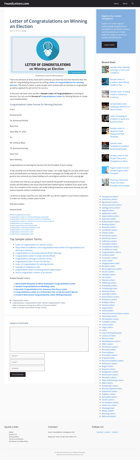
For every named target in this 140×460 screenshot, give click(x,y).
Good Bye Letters (109, 294)
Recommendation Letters (113, 360)
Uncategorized (108, 408)
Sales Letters (107, 383)
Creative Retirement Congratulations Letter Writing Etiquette (43, 295)
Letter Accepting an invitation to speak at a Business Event (119, 119)
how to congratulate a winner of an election (33, 272)
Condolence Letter (110, 249)
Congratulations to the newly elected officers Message (38, 253)
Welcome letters (109, 416)
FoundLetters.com (16, 3)
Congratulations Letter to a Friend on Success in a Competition (30, 219)
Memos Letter (108, 338)
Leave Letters (107, 324)
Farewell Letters (109, 274)
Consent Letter (108, 255)
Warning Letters (109, 413)
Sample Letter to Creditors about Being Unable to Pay (119, 82)
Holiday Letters (108, 302)
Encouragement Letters (112, 269)
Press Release (108, 352)
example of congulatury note (27, 267)
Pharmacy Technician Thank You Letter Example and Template (120, 183)
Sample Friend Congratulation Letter (22, 234)
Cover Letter (107, 260)
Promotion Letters (109, 355)
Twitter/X (115, 432)
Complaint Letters (109, 244)
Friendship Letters (109, 285)
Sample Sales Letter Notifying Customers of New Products (120, 107)
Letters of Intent (109, 335)
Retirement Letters (110, 374)
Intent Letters (108, 310)
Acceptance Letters (110, 196)
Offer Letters (107, 344)
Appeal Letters (108, 210)
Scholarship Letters (110, 385)
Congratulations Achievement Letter (21, 232)
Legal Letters (107, 327)
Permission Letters (110, 347)
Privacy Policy (14, 437)
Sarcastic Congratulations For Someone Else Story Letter (41, 289)
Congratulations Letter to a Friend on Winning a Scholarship (29, 217)
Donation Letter (108, 266)
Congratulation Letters (20, 300)
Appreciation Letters (110, 216)
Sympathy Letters (109, 397)
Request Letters (109, 369)
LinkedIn (107, 432)
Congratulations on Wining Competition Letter (25, 227)
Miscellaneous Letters (111, 341)
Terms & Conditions (16, 439)
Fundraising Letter (109, 288)
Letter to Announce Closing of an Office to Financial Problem (34, 305)
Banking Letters (108, 224)
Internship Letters (109, 316)
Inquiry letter (107, 308)
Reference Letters (109, 363)
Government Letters (110, 296)
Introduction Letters (110, 319)
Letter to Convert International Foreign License (29, 307)
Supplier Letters (108, 394)
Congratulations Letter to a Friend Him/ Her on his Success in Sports (32, 221)
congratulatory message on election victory (33, 258)
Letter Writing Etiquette (112, 333)
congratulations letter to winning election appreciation (38, 269)
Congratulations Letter (51, 96)
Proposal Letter (108, 358)
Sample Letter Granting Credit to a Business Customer (120, 94)
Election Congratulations (51, 303)
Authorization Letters (111, 221)
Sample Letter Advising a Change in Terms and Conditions (120, 70)
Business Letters (109, 227)
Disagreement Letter (111, 263)
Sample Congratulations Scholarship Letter (24, 225)
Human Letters (108, 305)
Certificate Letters (109, 230)
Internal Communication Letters (115, 313)
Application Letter (109, 213)
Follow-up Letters (109, 282)
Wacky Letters (108, 410)
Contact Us (13, 434)
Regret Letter (107, 366)
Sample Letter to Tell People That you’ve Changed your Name (119, 158)
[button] (133, 3)
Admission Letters (109, 199)
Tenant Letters (108, 399)
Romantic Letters (109, 377)
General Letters (108, 291)
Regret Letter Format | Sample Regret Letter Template (120, 170)
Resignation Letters (110, 372)
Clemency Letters (109, 238)
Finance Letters (108, 280)
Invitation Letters (109, 321)
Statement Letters (109, 391)
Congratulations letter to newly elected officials (35, 256)
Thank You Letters (109, 405)
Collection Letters (109, 241)
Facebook (99, 432)
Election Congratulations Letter (20, 215)
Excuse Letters (108, 271)
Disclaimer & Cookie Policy (18, 441)
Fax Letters (106, 277)
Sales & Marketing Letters (113, 380)
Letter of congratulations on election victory (33, 244)
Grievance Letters (109, 299)
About (125, 3)
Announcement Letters (112, 205)
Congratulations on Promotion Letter (22, 230)
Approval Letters (109, 219)
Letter (63, 303)
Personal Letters (109, 349)
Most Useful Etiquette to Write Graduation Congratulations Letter (45, 283)
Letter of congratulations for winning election (34, 264)
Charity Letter (108, 232)
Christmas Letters (109, 235)
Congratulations (18, 303)
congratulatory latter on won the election (32, 261)
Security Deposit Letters (112, 388)
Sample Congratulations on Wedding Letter (35, 286)
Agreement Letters (110, 202)
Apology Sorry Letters (111, 207)
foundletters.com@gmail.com (64, 432)
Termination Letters (110, 402)
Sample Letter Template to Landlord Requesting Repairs (119, 146)
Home (116, 3)
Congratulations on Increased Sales (21, 223)
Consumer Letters (109, 258)
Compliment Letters (110, 246)
